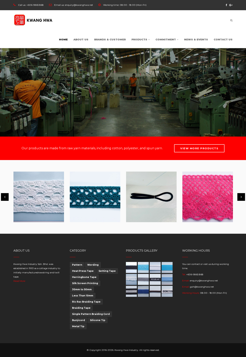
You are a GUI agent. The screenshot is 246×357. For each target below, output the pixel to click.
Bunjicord (78, 320)
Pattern (77, 264)
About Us (80, 39)
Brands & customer (110, 39)
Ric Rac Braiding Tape (86, 301)
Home (63, 39)
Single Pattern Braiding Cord (91, 314)
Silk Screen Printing (85, 283)
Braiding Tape (81, 307)
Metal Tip (78, 326)
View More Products (199, 148)
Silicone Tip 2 (85, 213)
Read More (19, 280)
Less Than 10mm (82, 295)
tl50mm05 (138, 213)
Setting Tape (107, 270)
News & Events (196, 39)
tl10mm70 (25, 213)
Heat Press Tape (83, 270)
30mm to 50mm (82, 289)
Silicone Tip (97, 320)
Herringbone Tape (84, 277)
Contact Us (223, 39)
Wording (93, 264)
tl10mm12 (193, 213)
